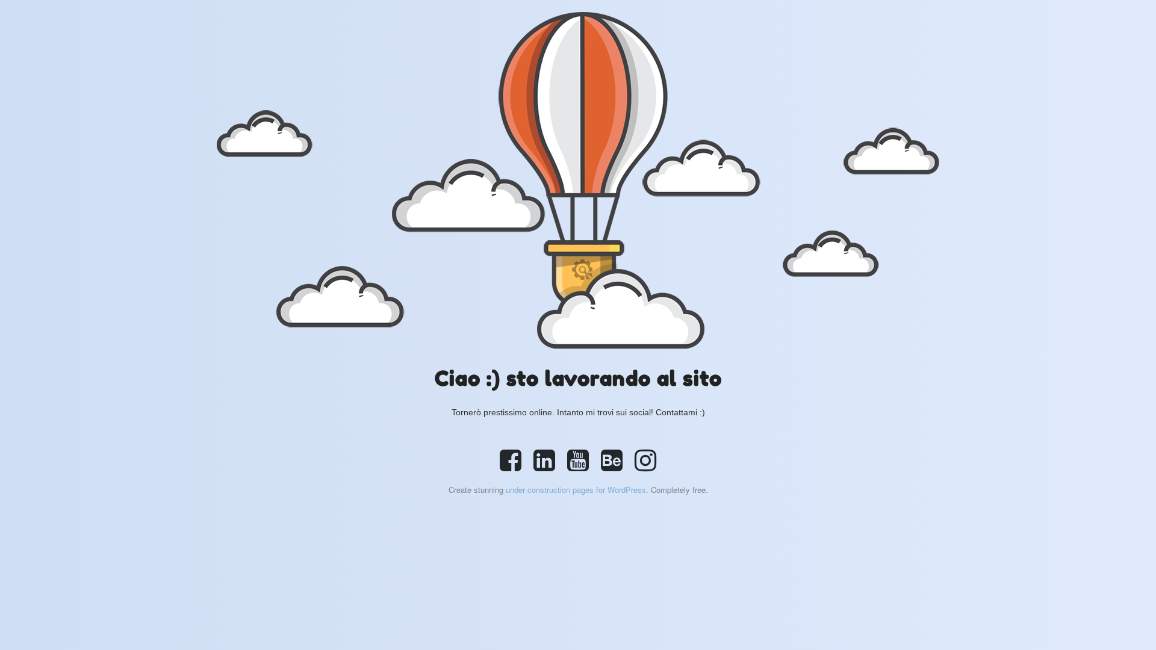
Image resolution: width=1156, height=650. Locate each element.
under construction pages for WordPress (576, 489)
